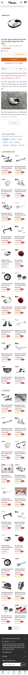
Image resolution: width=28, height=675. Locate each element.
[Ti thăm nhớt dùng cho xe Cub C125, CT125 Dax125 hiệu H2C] (21, 562)
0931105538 (15, 63)
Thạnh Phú (21, 145)
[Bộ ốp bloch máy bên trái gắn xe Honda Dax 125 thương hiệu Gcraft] (21, 347)
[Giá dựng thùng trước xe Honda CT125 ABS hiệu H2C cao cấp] (7, 585)
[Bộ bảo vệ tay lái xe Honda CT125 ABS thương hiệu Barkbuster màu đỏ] (21, 492)
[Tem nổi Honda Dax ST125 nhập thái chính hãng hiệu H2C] (7, 370)
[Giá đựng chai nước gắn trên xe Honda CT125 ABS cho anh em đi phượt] (21, 585)
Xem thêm (13, 123)
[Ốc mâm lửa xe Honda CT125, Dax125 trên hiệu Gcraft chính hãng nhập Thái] (21, 253)
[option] (14, 23)
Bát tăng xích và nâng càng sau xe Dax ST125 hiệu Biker (7, 332)
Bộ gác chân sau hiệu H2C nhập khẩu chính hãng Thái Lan (7, 355)
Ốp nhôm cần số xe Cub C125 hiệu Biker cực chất (20, 285)
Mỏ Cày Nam (14, 145)
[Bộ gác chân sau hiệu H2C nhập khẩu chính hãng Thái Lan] (7, 347)
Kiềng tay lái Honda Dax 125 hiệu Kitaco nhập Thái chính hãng (21, 168)
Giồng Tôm (17, 142)
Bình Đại (20, 139)
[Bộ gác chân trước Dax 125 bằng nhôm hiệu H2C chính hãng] (21, 370)
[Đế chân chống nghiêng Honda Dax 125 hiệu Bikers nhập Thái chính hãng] (14, 23)
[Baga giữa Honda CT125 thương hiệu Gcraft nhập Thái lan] (21, 398)
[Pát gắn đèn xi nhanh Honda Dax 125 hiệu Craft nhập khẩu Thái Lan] (21, 183)
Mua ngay (14, 59)
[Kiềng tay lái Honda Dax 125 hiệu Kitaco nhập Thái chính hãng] (21, 159)
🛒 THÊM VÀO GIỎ (19, 54)
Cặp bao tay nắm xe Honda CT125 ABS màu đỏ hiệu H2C (20, 617)
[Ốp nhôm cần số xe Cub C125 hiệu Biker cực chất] (21, 277)
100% (20, 68)
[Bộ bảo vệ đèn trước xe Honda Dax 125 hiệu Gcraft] (7, 300)
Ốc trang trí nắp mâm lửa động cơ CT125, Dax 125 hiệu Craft (20, 308)
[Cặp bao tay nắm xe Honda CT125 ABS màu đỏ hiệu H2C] (21, 609)
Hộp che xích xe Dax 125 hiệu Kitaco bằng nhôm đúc (20, 332)
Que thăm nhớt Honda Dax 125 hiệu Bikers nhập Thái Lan (20, 215)
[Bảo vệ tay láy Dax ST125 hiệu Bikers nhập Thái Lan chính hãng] (7, 230)
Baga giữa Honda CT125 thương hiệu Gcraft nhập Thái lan (20, 406)
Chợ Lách (5, 142)
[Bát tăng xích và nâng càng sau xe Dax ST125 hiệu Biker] (7, 323)
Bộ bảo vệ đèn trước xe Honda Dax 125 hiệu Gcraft (6, 308)
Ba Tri (11, 142)
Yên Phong (12, 139)
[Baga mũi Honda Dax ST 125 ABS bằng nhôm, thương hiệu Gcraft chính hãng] (7, 159)
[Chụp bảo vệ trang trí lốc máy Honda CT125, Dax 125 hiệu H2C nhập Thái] (7, 277)
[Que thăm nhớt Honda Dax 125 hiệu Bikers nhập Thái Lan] (21, 206)
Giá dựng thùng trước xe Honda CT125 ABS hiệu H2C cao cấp (7, 594)
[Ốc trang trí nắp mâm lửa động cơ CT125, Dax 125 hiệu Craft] (21, 300)
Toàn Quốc (5, 139)
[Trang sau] (17, 628)
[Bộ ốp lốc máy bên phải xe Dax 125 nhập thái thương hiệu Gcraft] (21, 230)
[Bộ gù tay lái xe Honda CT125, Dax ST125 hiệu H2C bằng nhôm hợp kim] (7, 468)
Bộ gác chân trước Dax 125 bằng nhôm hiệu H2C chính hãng (20, 378)
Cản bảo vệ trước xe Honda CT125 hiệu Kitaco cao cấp (20, 453)
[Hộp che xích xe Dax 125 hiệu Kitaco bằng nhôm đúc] (21, 323)
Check (23, 664)
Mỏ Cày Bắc (6, 145)
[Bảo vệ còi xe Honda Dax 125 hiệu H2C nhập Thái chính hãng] (7, 183)
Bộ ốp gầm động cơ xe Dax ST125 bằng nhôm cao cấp (6, 215)
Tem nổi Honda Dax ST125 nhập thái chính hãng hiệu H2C (7, 378)
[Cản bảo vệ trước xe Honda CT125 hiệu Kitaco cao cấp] (21, 445)
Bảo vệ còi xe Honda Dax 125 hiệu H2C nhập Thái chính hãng (7, 191)
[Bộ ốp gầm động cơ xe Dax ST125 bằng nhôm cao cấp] (7, 206)
